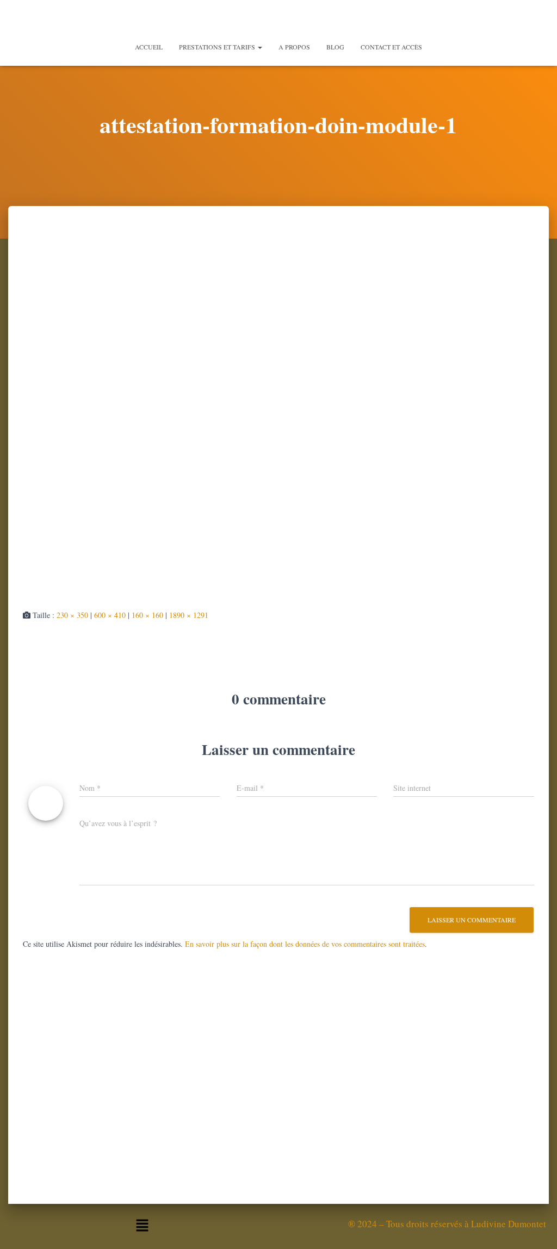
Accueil (149, 46)
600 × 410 (110, 615)
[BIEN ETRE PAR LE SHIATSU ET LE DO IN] (278, 19)
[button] (259, 46)
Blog (335, 46)
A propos (294, 46)
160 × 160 (147, 615)
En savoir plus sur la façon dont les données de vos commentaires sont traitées (305, 944)
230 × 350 (72, 615)
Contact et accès (391, 46)
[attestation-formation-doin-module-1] (278, 417)
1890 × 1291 (188, 615)
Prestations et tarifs (218, 46)
